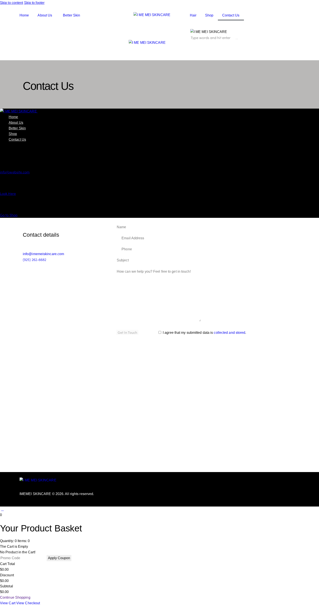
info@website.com (15, 171)
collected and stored (229, 332)
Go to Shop (9, 214)
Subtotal (6, 586)
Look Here (8, 193)
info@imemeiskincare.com (43, 254)
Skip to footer (34, 3)
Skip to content (11, 3)
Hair (193, 15)
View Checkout (28, 603)
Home (24, 15)
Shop (209, 15)
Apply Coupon (59, 558)
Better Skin (71, 15)
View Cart (8, 603)
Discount (7, 575)
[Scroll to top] (2, 509)
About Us (45, 15)
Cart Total (7, 564)
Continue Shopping (15, 597)
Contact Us (231, 15)
